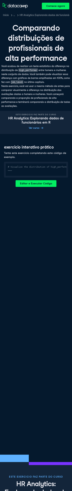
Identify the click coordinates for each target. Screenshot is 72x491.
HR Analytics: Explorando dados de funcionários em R (44, 15)
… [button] (14, 15)
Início (6, 15)
